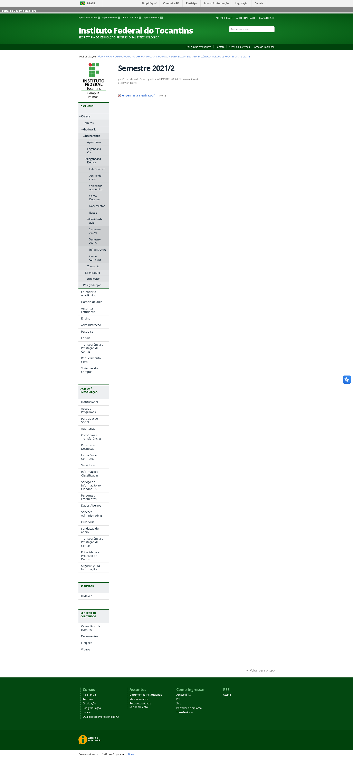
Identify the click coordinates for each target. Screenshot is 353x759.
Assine (227, 694)
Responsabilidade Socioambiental (140, 705)
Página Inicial (104, 56)
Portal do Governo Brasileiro (19, 10)
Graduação (162, 56)
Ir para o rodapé (152, 17)
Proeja (86, 712)
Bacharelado (178, 56)
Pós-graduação (92, 708)
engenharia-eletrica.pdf (138, 95)
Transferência (184, 712)
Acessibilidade (224, 17)
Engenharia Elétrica (198, 56)
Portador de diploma (189, 708)
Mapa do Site (267, 17)
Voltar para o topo (262, 670)
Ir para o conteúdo (88, 17)
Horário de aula (221, 56)
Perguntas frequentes (199, 46)
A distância (89, 694)
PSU (178, 699)
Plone (131, 754)
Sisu (178, 703)
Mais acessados (139, 699)
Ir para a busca (131, 17)
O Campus (138, 56)
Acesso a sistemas (239, 46)
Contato (220, 46)
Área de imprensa (264, 46)
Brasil (91, 3)
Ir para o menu (111, 17)
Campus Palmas (123, 56)
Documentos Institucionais (146, 694)
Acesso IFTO (183, 694)
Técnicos (88, 699)
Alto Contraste (245, 17)
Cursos (150, 56)
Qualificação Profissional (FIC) (101, 717)
